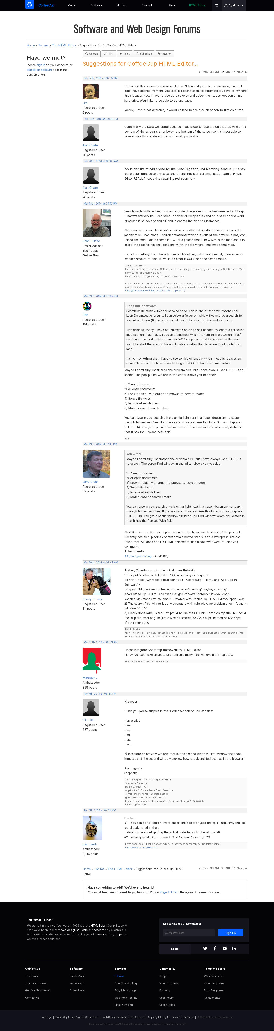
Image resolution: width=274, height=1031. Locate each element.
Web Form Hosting (126, 997)
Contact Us (32, 997)
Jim (85, 103)
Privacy (176, 1017)
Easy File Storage (125, 990)
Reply (126, 53)
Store (172, 5)
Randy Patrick (92, 599)
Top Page (46, 1017)
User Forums (167, 997)
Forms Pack (77, 983)
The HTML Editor (64, 45)
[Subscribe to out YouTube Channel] (225, 949)
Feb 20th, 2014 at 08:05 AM (101, 161)
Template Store (214, 968)
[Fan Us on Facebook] (215, 949)
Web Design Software (115, 1017)
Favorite (166, 53)
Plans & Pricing (124, 1004)
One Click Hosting (126, 983)
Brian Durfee (91, 241)
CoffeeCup (32, 968)
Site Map (188, 1017)
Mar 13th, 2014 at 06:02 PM (101, 296)
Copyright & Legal (158, 1017)
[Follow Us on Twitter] (205, 949)
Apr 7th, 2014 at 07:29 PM (100, 810)
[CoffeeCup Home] (46, 5)
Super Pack (77, 990)
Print (110, 53)
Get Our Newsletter (37, 990)
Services (121, 968)
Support (147, 5)
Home (31, 45)
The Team (31, 976)
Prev (205, 72)
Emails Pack (77, 976)
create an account (39, 70)
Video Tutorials (168, 983)
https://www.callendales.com (141, 847)
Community (167, 968)
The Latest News (36, 983)
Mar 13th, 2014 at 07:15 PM (100, 444)
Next (240, 72)
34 (217, 72)
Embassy (164, 990)
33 (212, 72)
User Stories (167, 1004)
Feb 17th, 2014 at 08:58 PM (100, 78)
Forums (43, 45)
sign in (41, 65)
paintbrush (90, 844)
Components (212, 997)
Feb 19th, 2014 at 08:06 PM (101, 119)
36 (228, 72)
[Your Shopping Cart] (217, 5)
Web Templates (214, 976)
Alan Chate (90, 145)
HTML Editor (197, 5)
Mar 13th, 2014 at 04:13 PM (100, 203)
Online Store (92, 1017)
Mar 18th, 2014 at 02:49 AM (101, 562)
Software (97, 5)
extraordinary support (111, 934)
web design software (74, 930)
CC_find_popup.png (138, 556)
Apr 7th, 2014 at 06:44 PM (100, 693)
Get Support (137, 1017)
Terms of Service (170, 1024)
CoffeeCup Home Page (68, 1017)
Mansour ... (90, 678)
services (99, 930)
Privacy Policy (150, 1024)
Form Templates (214, 990)
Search (93, 53)
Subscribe (145, 53)
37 (233, 72)
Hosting (122, 5)
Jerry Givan (90, 482)
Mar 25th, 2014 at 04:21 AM (101, 642)
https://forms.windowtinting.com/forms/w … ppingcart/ (155, 290)
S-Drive (119, 976)
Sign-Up (231, 933)
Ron (85, 315)
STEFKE (88, 720)
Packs (71, 5)
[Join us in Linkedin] (234, 949)
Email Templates (214, 983)
